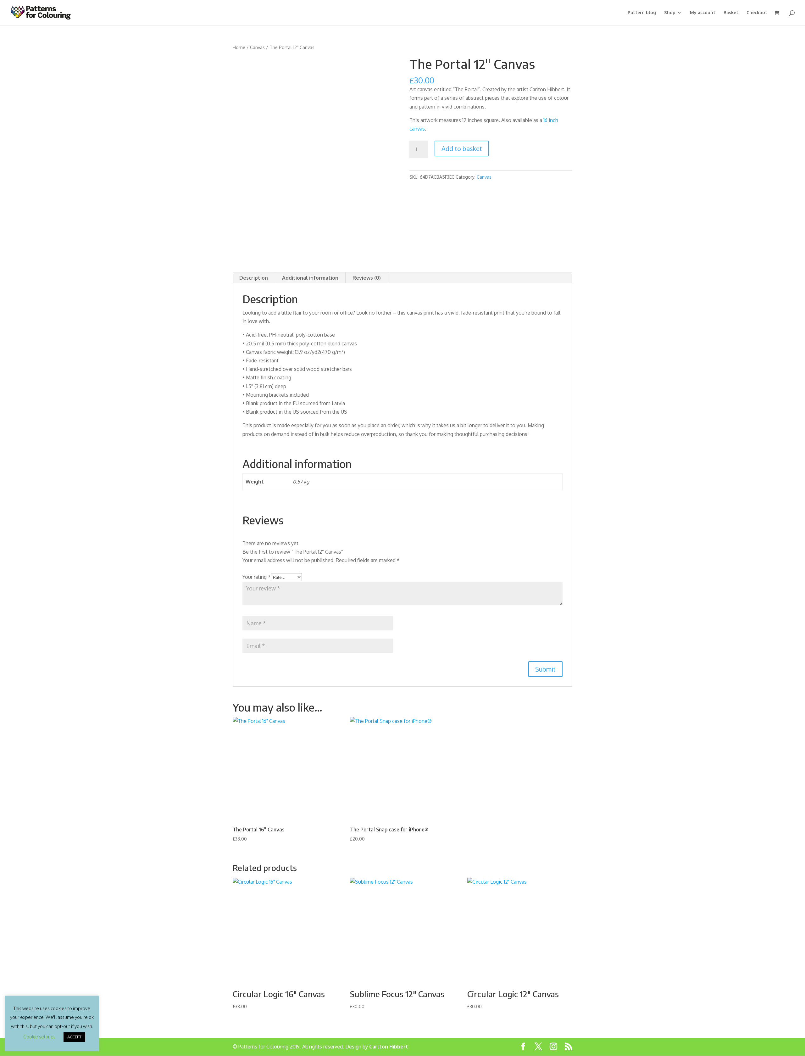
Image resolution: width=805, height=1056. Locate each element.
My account (702, 12)
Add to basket (461, 148)
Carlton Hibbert (388, 1046)
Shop (669, 12)
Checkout (757, 12)
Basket (731, 12)
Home (239, 47)
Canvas (257, 47)
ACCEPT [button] (74, 1036)
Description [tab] (253, 278)
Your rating (256, 577)
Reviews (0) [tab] (367, 278)
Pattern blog (642, 12)
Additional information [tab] (310, 278)
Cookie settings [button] (39, 1037)
